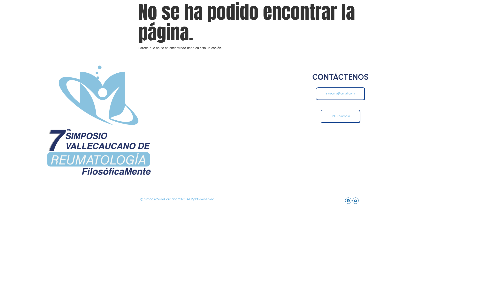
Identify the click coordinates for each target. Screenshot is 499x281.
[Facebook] (348, 200)
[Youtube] (355, 200)
